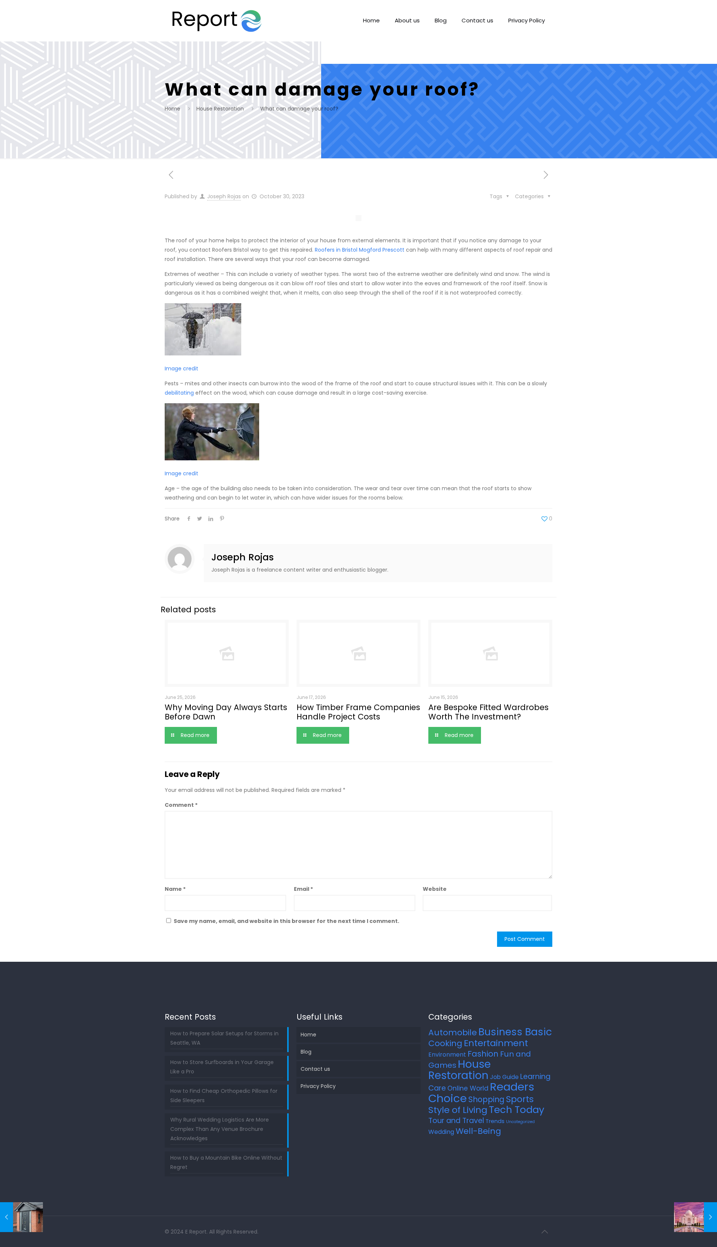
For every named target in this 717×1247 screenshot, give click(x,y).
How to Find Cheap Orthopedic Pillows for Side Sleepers (223, 1095)
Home (172, 108)
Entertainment (496, 1043)
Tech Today (516, 1109)
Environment (447, 1054)
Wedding (441, 1132)
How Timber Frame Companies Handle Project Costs (358, 712)
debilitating (179, 393)
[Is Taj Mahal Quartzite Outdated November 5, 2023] (695, 1217)
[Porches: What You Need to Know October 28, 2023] (21, 1217)
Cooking (445, 1043)
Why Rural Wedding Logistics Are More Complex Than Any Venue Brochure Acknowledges (219, 1129)
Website (435, 889)
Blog (306, 1051)
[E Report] (217, 20)
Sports (520, 1099)
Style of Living (457, 1110)
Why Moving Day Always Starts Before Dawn (226, 712)
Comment (181, 805)
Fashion (483, 1053)
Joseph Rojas (224, 196)
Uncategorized (520, 1122)
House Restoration (220, 108)
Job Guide (504, 1077)
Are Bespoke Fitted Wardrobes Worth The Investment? (488, 712)
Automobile (452, 1032)
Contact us (315, 1069)
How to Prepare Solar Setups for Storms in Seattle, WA (224, 1038)
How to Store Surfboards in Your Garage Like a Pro (222, 1066)
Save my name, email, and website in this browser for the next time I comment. (286, 921)
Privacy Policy (318, 1086)
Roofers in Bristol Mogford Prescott (360, 250)
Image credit (181, 368)
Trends (495, 1121)
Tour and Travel (456, 1121)
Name (175, 889)
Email (303, 889)
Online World (467, 1088)
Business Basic (515, 1032)
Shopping (486, 1099)
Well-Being (478, 1131)
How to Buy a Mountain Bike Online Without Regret (226, 1162)
